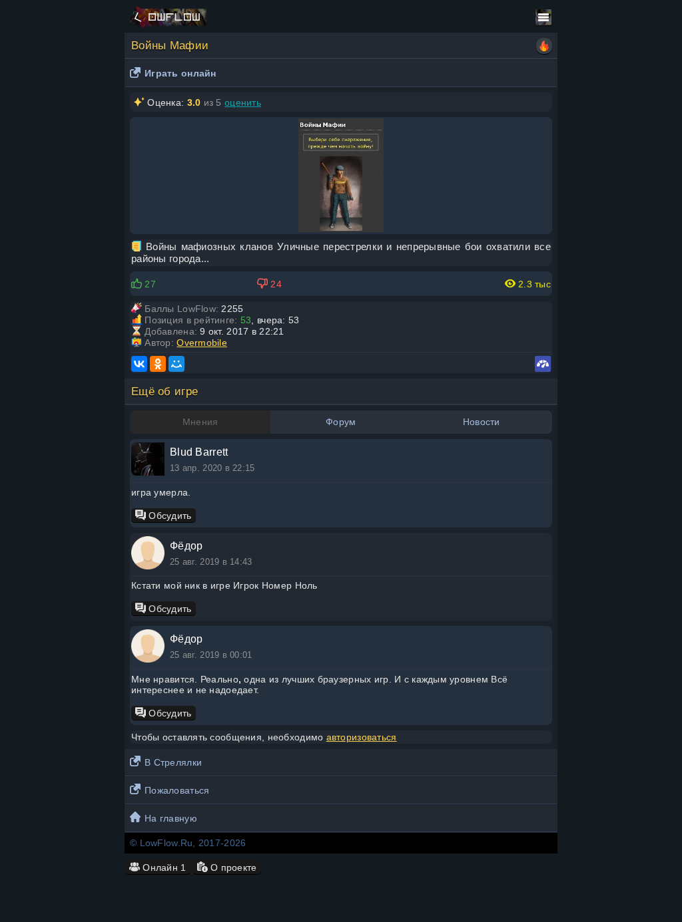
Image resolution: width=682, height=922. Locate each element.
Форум (341, 421)
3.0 (194, 102)
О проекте (232, 867)
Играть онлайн (180, 73)
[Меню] (543, 17)
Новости (481, 421)
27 (149, 284)
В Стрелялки (173, 762)
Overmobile (201, 342)
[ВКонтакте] (139, 364)
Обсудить (169, 515)
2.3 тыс (533, 284)
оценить (242, 102)
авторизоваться (361, 737)
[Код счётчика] (543, 364)
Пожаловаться (177, 790)
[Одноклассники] (158, 364)
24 (275, 284)
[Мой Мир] (176, 364)
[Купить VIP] (544, 46)
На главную (171, 818)
